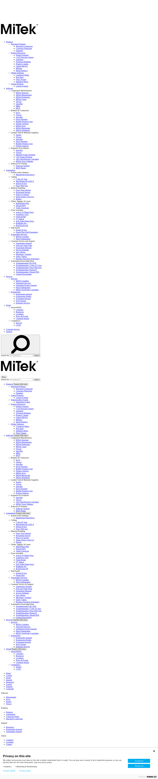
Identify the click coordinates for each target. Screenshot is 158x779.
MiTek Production (23, 97)
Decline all (139, 766)
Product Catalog (22, 64)
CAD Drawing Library (25, 57)
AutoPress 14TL (22, 214)
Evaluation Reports (23, 299)
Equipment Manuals (23, 248)
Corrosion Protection (24, 48)
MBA (18, 106)
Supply (18, 135)
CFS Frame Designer (24, 157)
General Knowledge (24, 274)
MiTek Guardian (22, 237)
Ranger (18, 199)
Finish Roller (21, 217)
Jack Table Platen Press (25, 221)
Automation (10, 170)
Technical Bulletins (23, 62)
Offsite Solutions (17, 73)
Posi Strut (19, 77)
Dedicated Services (23, 283)
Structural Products (18, 44)
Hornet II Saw (21, 183)
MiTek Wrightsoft (23, 130)
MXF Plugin (21, 168)
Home (8, 673)
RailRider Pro (21, 223)
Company (19, 310)
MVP (18, 108)
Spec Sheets (20, 252)
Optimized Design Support (26, 285)
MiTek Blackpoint (23, 128)
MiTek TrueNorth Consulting (27, 290)
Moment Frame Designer (25, 155)
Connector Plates (22, 75)
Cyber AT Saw (21, 179)
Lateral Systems (22, 86)
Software (9, 88)
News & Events (22, 316)
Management (11, 697)
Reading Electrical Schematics (27, 259)
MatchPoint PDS (22, 203)
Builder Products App (24, 122)
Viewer (18, 102)
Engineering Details (23, 296)
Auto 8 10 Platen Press (25, 212)
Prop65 (18, 667)
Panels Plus (20, 575)
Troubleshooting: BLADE (26, 263)
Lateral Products (17, 84)
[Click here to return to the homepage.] (19, 38)
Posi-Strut (19, 429)
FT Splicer (20, 219)
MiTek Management (24, 95)
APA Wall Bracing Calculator (27, 159)
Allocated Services (23, 627)
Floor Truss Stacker (23, 190)
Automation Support (24, 243)
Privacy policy (25, 771)
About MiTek (16, 651)
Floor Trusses (21, 79)
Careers (9, 684)
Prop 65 (19, 323)
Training (9, 687)
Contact (9, 675)
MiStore (19, 68)
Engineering (15, 292)
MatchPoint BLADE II (25, 181)
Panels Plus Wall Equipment (27, 232)
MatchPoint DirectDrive (25, 175)
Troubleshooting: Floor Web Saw (29, 268)
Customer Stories (22, 319)
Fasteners (19, 51)
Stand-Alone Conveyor (25, 197)
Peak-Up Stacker (22, 195)
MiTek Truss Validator (24, 161)
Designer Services (23, 303)
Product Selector (22, 124)
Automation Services (19, 234)
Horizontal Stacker (23, 192)
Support (9, 332)
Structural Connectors (24, 46)
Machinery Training (23, 254)
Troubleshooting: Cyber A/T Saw (29, 265)
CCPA (18, 325)
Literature (19, 60)
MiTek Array (21, 126)
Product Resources (18, 53)
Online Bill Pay (22, 66)
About (8, 305)
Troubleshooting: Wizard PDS (27, 272)
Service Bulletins (22, 250)
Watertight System (23, 402)
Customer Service (13, 329)
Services (9, 276)
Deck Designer (22, 119)
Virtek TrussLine (22, 208)
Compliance (15, 665)
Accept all (139, 761)
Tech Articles (21, 301)
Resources (20, 312)
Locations (19, 314)
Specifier (19, 104)
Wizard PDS (21, 206)
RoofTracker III (22, 226)
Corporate (10, 689)
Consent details (9, 771)
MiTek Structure (22, 93)
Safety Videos (21, 257)
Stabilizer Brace (22, 82)
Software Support (23, 166)
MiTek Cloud (21, 99)
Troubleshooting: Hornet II (26, 270)
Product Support (22, 55)
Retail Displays (22, 71)
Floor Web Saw (22, 186)
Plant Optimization (23, 239)
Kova (18, 113)
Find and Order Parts (24, 245)
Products (9, 42)
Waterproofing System (19, 400)
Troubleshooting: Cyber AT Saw (28, 609)
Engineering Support (24, 294)
